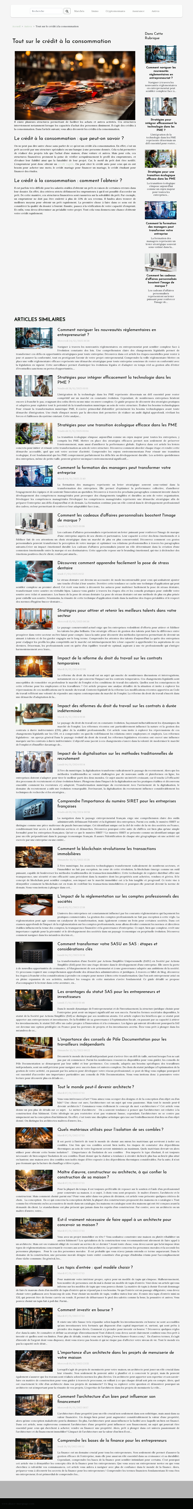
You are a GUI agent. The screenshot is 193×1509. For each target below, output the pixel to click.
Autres (155, 11)
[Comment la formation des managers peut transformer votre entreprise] (161, 210)
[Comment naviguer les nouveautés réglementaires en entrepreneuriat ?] (161, 54)
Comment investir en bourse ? (85, 1310)
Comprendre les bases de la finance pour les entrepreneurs (112, 1441)
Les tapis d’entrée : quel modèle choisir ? (95, 1267)
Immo (95, 11)
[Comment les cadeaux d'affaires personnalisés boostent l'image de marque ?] (161, 262)
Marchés (79, 11)
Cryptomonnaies (115, 11)
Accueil (16, 26)
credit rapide (66, 164)
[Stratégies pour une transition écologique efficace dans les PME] (161, 159)
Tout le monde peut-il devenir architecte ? (95, 1087)
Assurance (138, 11)
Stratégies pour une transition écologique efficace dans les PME (161, 175)
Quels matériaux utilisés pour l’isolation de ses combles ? (110, 1130)
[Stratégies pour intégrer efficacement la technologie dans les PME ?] (161, 106)
